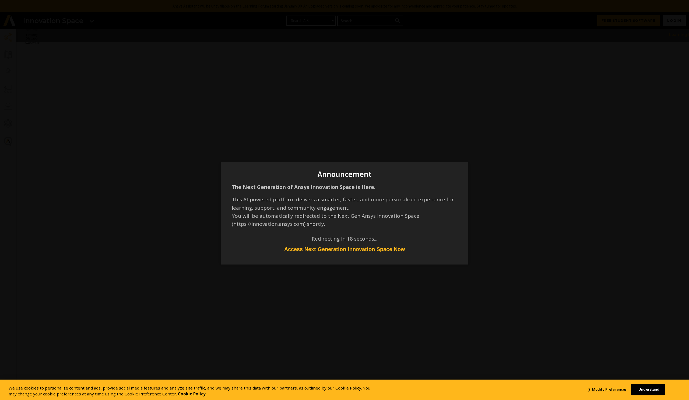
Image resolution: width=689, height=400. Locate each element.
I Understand (648, 389)
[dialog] (344, 200)
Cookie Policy (192, 394)
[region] (344, 390)
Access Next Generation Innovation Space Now (344, 249)
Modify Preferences (609, 389)
